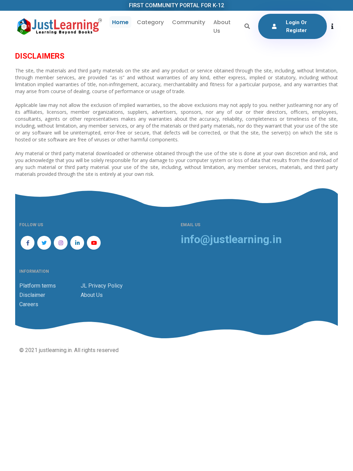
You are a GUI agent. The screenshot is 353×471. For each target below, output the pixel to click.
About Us (222, 26)
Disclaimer (32, 295)
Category (150, 22)
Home (120, 22)
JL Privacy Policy (102, 285)
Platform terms (37, 285)
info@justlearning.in (231, 239)
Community (188, 22)
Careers (28, 304)
